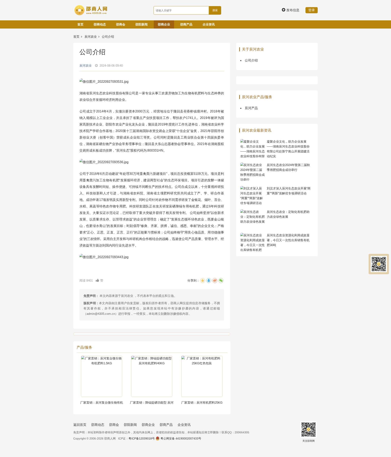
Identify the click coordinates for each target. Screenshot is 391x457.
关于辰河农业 (253, 49)
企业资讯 (209, 24)
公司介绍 (251, 60)
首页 (80, 24)
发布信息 (292, 10)
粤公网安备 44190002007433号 (180, 438)
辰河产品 (251, 108)
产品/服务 (84, 347)
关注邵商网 (308, 440)
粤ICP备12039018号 (142, 438)
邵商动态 (100, 24)
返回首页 (79, 424)
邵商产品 (186, 24)
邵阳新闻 (141, 24)
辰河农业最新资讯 (256, 130)
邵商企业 (164, 24)
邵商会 (120, 24)
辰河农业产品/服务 (257, 97)
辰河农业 (91, 36)
